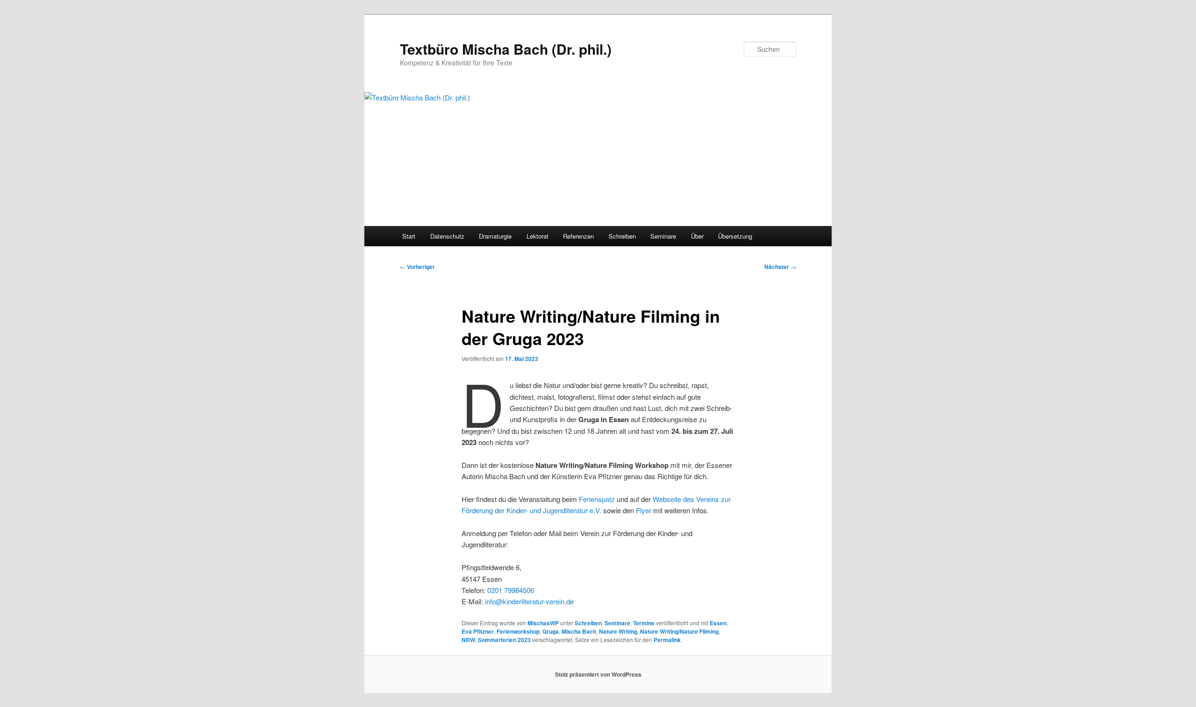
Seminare (663, 236)
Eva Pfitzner (478, 631)
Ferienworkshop (518, 631)
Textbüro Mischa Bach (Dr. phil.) (506, 49)
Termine (644, 623)
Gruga (550, 631)
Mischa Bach (579, 631)
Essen (718, 623)
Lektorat (537, 236)
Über (697, 236)
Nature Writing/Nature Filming (679, 631)
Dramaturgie (495, 236)
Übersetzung (735, 236)
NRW (468, 640)
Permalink (667, 640)
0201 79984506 (510, 590)
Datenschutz (447, 236)
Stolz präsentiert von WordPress (598, 674)
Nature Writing (618, 631)
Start (408, 236)
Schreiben (622, 236)
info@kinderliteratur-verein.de (529, 601)
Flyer (643, 510)
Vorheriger (417, 266)
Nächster (780, 266)
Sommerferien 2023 (504, 640)
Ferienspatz (597, 499)
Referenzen (578, 236)
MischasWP (543, 623)
